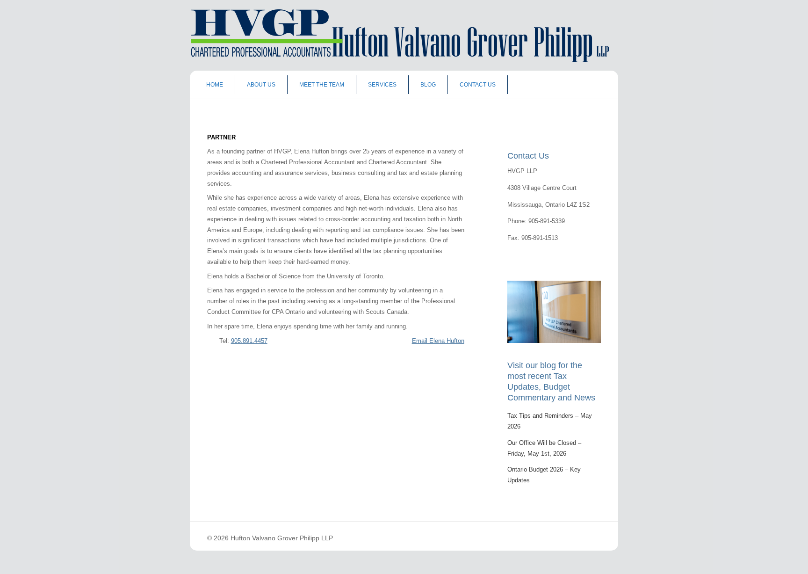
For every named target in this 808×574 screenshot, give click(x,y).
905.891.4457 (249, 340)
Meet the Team (321, 84)
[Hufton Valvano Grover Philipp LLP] (397, 60)
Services (382, 84)
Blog (428, 84)
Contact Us (478, 84)
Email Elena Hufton (438, 340)
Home (214, 84)
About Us (261, 84)
